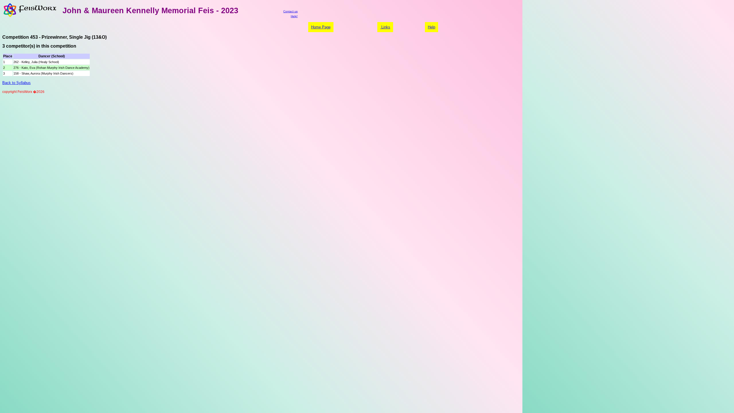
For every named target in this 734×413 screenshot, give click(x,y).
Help (431, 27)
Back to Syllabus (16, 83)
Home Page (321, 27)
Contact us (290, 11)
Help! (294, 16)
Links (385, 27)
